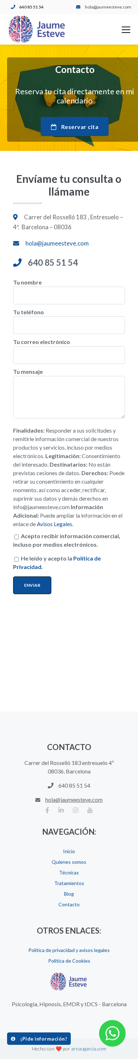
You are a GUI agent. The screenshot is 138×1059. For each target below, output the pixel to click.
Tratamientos (69, 883)
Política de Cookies (69, 961)
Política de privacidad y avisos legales (69, 950)
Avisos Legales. (55, 523)
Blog (69, 894)
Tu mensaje (28, 371)
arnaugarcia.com (88, 1049)
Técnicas (69, 872)
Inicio (69, 851)
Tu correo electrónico (41, 341)
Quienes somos (69, 862)
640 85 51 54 (31, 7)
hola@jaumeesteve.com (108, 7)
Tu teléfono (28, 312)
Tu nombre (27, 282)
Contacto (69, 904)
